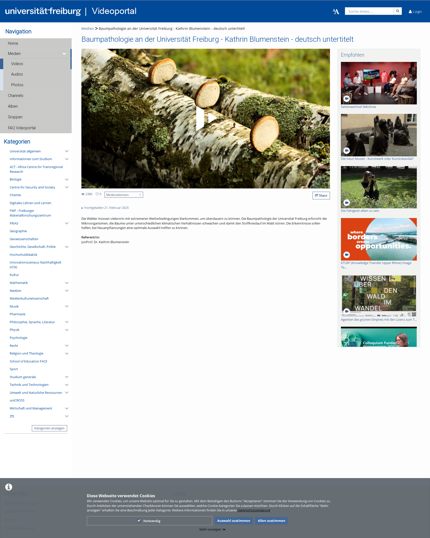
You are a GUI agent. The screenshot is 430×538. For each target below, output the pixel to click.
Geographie (18, 231)
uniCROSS (17, 400)
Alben (13, 106)
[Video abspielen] (205, 118)
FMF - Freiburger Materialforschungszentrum (30, 213)
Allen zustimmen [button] (271, 520)
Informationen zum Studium (31, 159)
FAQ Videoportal (22, 128)
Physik (14, 329)
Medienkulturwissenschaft (29, 298)
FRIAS (14, 223)
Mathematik (19, 282)
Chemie (15, 195)
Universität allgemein (25, 151)
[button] (36, 43)
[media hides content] (64, 53)
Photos (17, 85)
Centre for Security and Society (32, 187)
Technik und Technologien (29, 384)
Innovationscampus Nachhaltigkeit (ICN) (35, 264)
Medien (14, 53)
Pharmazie (17, 314)
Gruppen (15, 117)
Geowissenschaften (24, 239)
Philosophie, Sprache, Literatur (32, 322)
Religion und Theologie (26, 353)
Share (322, 195)
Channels (15, 95)
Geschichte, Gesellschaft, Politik (33, 246)
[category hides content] (65, 151)
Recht (14, 345)
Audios (17, 74)
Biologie (15, 179)
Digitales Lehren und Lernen (30, 203)
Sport (14, 369)
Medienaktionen (117, 195)
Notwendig (151, 521)
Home (13, 43)
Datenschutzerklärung (254, 510)
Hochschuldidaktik (23, 254)
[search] (369, 11)
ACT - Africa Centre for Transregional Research (36, 169)
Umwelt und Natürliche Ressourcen (36, 392)
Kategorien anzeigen (49, 428)
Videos (17, 64)
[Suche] (398, 11)
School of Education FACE (28, 361)
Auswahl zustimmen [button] (233, 520)
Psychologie (18, 337)
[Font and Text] (336, 11)
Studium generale (23, 377)
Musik (14, 306)
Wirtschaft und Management (31, 408)
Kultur (14, 274)
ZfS (12, 416)
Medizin (15, 290)
